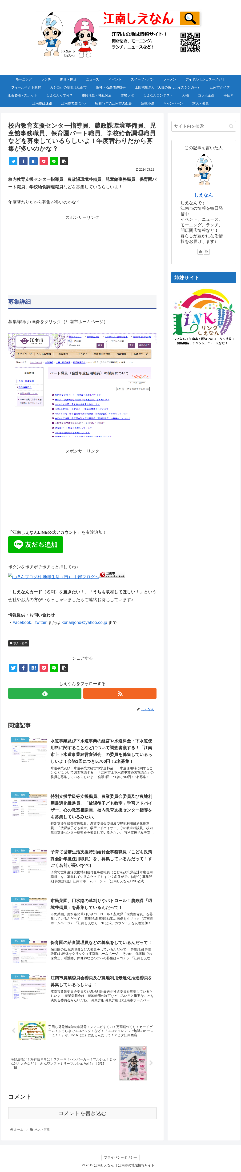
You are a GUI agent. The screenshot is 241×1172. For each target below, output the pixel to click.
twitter (41, 622)
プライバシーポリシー (120, 1157)
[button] (231, 126)
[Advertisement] (82, 254)
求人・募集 (20, 643)
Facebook (21, 622)
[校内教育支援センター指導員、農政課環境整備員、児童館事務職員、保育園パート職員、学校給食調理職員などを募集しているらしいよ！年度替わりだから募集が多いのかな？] (33, 161)
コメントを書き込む (82, 1113)
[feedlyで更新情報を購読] (44, 693)
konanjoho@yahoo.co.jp (84, 622)
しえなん (203, 194)
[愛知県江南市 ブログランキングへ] (112, 576)
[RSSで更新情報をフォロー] (120, 693)
